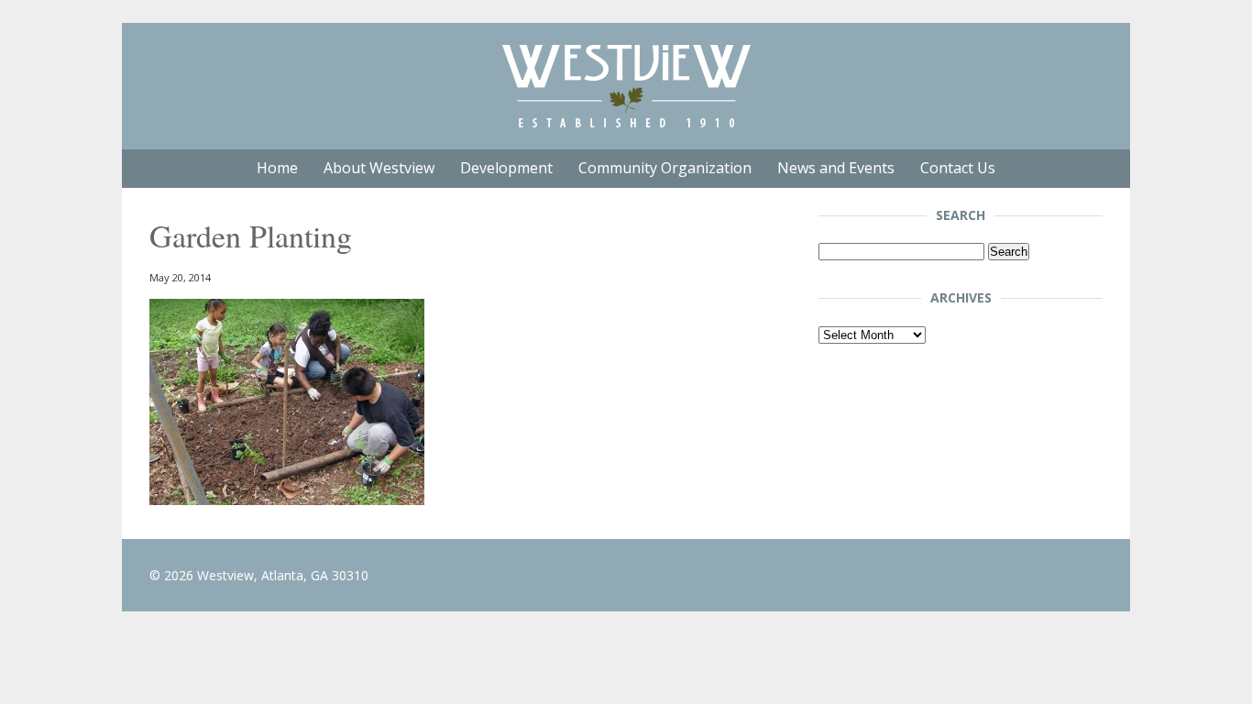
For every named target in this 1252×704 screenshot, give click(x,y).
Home (277, 168)
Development (506, 168)
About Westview (379, 168)
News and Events (836, 168)
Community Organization (665, 168)
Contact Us (957, 168)
